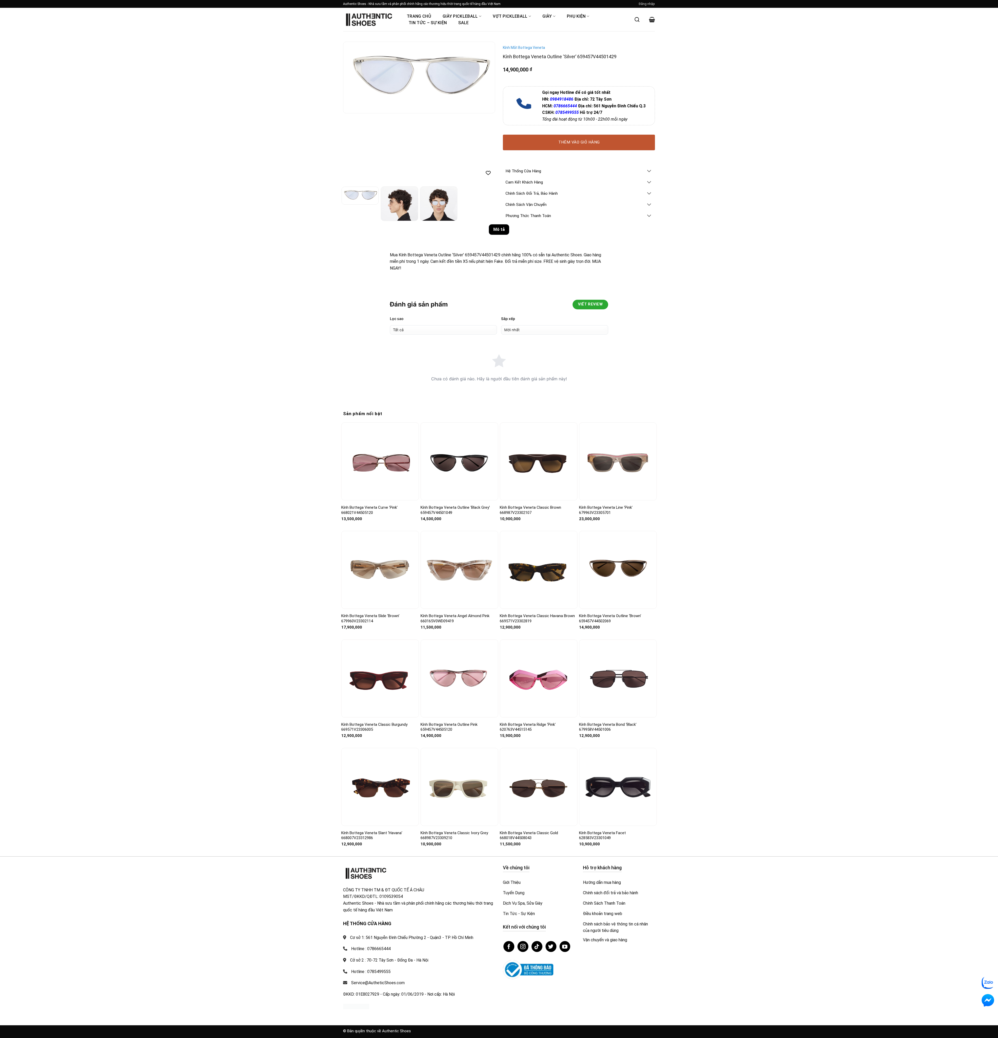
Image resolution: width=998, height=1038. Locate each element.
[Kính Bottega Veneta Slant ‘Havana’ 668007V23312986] (380, 786)
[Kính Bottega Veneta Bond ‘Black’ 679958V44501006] (618, 678)
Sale (463, 22)
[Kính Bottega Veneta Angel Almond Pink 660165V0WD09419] (459, 570)
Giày (547, 16)
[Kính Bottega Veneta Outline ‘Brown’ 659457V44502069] (618, 570)
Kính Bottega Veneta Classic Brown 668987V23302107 (530, 510)
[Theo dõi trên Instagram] (522, 946)
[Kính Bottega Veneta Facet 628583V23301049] (618, 787)
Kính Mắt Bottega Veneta (524, 47)
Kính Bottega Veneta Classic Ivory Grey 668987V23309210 (454, 835)
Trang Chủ (419, 16)
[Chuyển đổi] (649, 171)
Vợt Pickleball (510, 16)
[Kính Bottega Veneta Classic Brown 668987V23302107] (538, 461)
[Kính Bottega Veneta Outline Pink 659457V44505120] (459, 678)
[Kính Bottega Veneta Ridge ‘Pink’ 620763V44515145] (538, 678)
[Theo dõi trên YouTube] (565, 946)
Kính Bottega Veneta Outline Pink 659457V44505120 (449, 727)
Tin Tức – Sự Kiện (428, 22)
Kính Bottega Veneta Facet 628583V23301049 (602, 835)
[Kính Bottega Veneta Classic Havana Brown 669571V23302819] (538, 570)
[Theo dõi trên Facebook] (508, 946)
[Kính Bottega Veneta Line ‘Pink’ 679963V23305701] (618, 461)
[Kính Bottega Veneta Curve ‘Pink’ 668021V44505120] (380, 461)
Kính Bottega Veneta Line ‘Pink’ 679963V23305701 (606, 510)
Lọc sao (397, 318)
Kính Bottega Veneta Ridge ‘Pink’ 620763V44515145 (528, 727)
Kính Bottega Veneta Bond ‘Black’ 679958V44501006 (607, 727)
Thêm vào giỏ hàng (579, 142)
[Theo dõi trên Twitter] (551, 946)
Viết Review (590, 304)
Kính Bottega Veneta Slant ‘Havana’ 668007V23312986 (371, 835)
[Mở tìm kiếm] (637, 19)
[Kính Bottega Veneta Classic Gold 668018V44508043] (538, 787)
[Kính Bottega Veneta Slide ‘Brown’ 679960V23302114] (380, 570)
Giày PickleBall (460, 16)
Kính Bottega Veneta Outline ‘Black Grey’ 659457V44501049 (455, 510)
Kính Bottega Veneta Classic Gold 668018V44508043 (529, 835)
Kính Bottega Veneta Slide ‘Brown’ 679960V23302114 (370, 618)
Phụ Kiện (576, 16)
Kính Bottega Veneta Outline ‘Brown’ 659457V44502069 (610, 618)
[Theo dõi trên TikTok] (536, 946)
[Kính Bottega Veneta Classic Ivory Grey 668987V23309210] (459, 786)
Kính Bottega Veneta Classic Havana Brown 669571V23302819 (537, 618)
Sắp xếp (508, 318)
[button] (647, 4)
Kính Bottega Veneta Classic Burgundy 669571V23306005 (374, 727)
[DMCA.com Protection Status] (356, 1006)
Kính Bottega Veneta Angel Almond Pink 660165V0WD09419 (455, 618)
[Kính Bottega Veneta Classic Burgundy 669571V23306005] (380, 678)
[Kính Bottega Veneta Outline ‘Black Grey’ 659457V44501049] (459, 461)
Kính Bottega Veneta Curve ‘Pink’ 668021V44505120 (369, 510)
